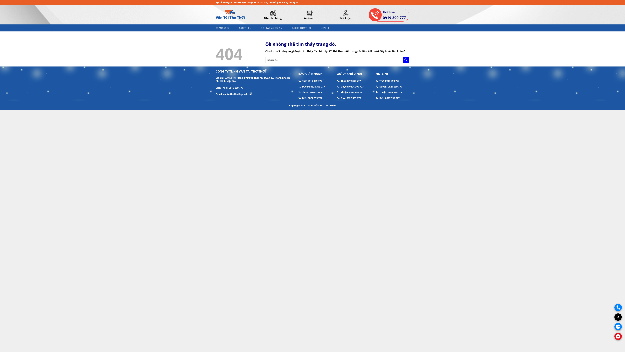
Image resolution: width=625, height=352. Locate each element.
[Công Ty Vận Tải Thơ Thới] (230, 14)
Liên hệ (325, 27)
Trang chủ (222, 27)
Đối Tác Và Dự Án (271, 27)
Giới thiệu (245, 27)
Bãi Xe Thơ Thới (301, 27)
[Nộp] (406, 60)
